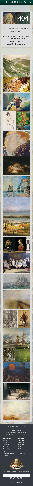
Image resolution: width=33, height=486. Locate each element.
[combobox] (16, 475)
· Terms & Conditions (8, 447)
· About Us (5, 455)
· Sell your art (21, 445)
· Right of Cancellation (8, 451)
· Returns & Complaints (8, 453)
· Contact (5, 442)
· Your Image (21, 442)
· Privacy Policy (6, 449)
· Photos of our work (22, 449)
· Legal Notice (6, 445)
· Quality (20, 447)
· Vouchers (20, 451)
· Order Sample (21, 453)
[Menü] (2, 2)
